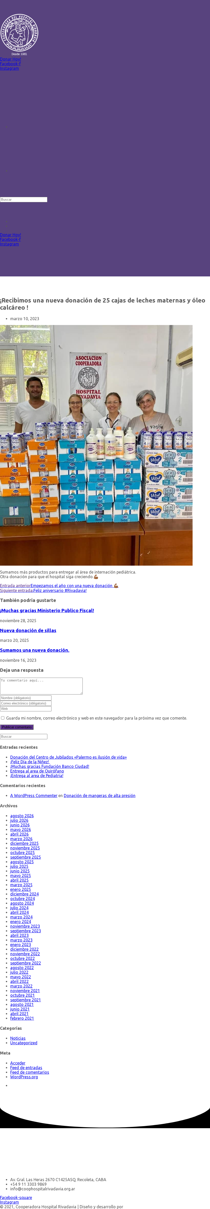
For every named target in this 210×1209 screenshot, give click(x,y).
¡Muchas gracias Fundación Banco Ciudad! (49, 766)
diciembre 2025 (24, 843)
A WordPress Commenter (33, 795)
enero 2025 (20, 889)
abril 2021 (19, 1013)
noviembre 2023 (25, 926)
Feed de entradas (26, 1067)
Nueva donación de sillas (28, 630)
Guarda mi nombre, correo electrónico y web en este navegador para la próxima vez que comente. (96, 718)
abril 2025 (19, 880)
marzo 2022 (21, 986)
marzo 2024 (21, 917)
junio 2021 (20, 1009)
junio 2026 (20, 825)
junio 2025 (20, 871)
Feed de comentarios (29, 1072)
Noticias (18, 1038)
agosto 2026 (22, 815)
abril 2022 (19, 981)
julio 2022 (19, 972)
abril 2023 (19, 935)
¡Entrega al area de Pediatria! (36, 775)
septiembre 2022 (25, 963)
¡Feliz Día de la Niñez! (30, 761)
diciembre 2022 (24, 949)
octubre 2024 (22, 898)
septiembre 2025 (25, 857)
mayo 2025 (20, 875)
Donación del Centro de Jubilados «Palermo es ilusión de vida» (68, 757)
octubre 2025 (22, 852)
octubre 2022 (22, 958)
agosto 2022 (22, 967)
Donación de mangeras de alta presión (99, 795)
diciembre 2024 (24, 894)
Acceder (17, 1063)
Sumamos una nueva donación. (34, 650)
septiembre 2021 (25, 1000)
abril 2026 (19, 834)
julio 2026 (19, 820)
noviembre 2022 (25, 953)
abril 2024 (19, 912)
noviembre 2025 (25, 848)
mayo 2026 (20, 829)
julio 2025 (19, 866)
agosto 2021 (22, 1004)
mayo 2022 (20, 977)
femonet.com (136, 1206)
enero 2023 (20, 944)
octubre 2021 (22, 995)
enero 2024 (20, 921)
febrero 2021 (22, 1018)
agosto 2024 (22, 903)
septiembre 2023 (25, 930)
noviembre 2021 (25, 990)
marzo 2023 (21, 940)
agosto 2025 (22, 861)
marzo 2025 (21, 884)
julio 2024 (19, 907)
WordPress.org (24, 1076)
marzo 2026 (21, 838)
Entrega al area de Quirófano (37, 771)
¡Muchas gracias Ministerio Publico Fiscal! (47, 610)
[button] (10, 59)
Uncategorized (23, 1042)
